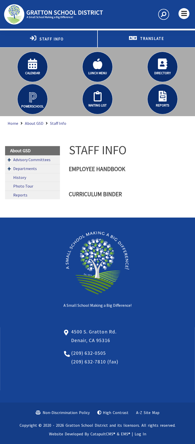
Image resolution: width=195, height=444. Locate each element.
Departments (25, 168)
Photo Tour (23, 186)
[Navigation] (184, 13)
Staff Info (58, 123)
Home (13, 123)
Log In (140, 433)
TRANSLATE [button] (152, 38)
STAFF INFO (52, 39)
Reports (20, 194)
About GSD (34, 123)
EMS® (125, 433)
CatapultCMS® (102, 433)
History (19, 177)
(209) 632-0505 (88, 353)
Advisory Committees (32, 159)
